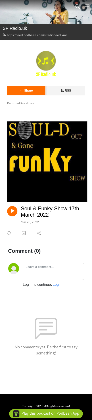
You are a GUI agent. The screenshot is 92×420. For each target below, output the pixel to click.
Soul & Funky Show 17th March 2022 (50, 211)
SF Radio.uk (15, 28)
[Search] (78, 6)
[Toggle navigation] (87, 6)
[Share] (39, 233)
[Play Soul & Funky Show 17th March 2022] (12, 211)
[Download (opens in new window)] (24, 233)
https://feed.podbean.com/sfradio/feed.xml (37, 35)
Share (28, 90)
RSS (68, 90)
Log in (58, 284)
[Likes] (9, 233)
